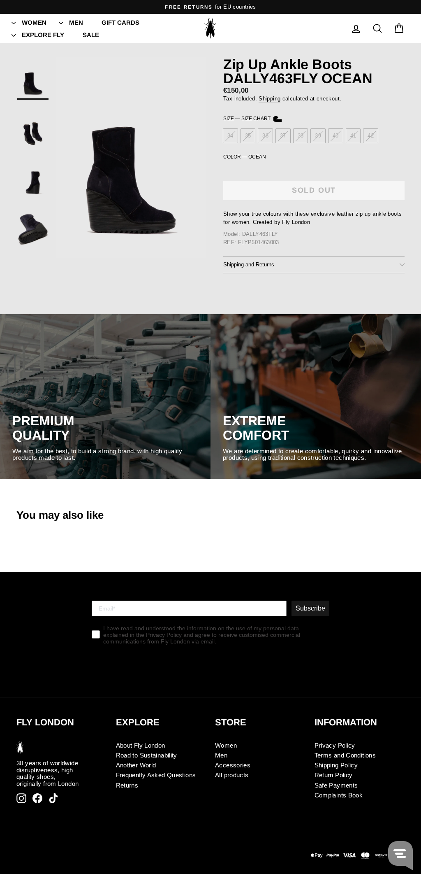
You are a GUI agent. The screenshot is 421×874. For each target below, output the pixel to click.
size (247, 118)
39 (318, 136)
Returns (127, 785)
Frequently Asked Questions (156, 774)
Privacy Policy (335, 745)
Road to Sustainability (146, 755)
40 (336, 136)
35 (248, 136)
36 (265, 136)
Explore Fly (43, 34)
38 (301, 136)
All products (232, 774)
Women (34, 22)
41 (353, 136)
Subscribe (310, 608)
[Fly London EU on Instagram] (21, 798)
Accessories (232, 765)
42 (371, 136)
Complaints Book (339, 795)
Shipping (269, 99)
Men (76, 22)
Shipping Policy (336, 765)
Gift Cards (120, 22)
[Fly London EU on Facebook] (37, 798)
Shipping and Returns (248, 264)
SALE (91, 34)
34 (230, 136)
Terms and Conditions (345, 755)
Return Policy (334, 774)
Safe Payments (336, 785)
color (244, 157)
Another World (136, 765)
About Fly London (140, 745)
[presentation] (13, 22)
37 (283, 136)
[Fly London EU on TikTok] (53, 798)
